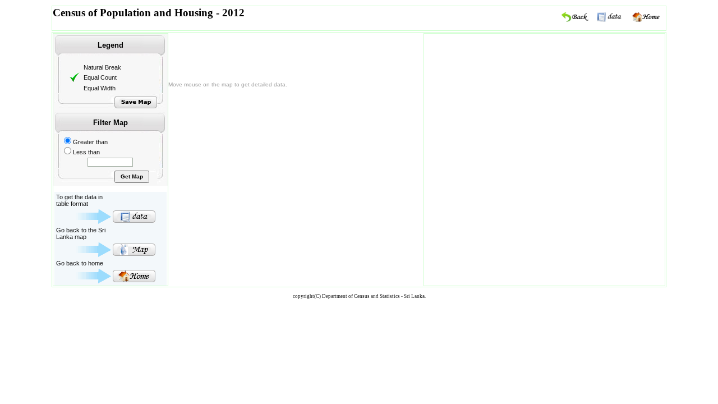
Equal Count (100, 77)
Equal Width (100, 88)
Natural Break (102, 67)
